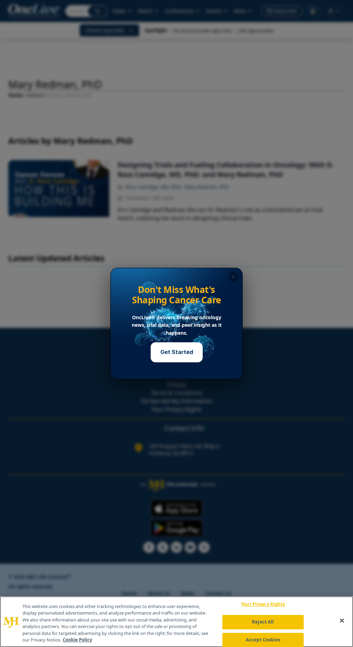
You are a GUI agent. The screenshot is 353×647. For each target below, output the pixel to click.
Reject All (263, 622)
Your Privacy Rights (263, 604)
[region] (176, 621)
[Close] (342, 620)
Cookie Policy (77, 640)
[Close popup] (233, 277)
